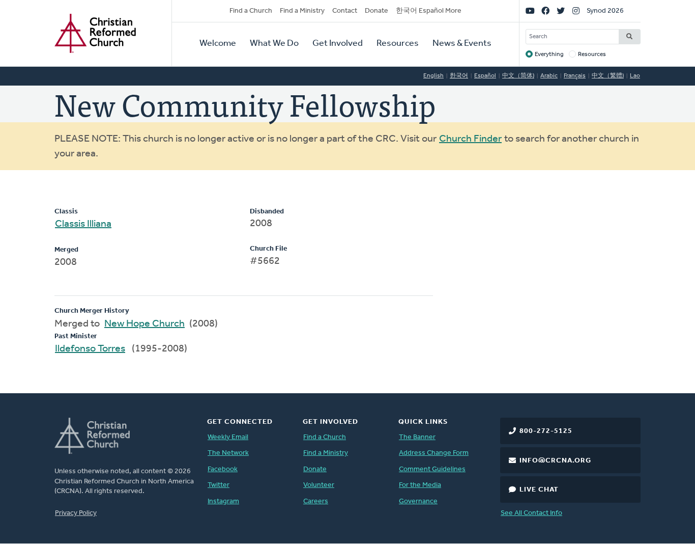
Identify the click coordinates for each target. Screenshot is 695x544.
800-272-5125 (545, 431)
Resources (398, 43)
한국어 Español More (428, 11)
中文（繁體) (608, 76)
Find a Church (250, 11)
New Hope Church (144, 324)
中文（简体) (518, 76)
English (433, 76)
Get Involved (337, 43)
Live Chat (539, 490)
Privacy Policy (76, 513)
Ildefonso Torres (90, 349)
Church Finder (470, 139)
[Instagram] (576, 11)
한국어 (459, 76)
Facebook (223, 469)
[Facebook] (545, 11)
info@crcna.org (555, 461)
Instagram (223, 501)
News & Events (461, 43)
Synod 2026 (605, 11)
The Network (228, 453)
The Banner (417, 437)
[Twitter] (560, 11)
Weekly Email (228, 437)
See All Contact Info (531, 513)
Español (485, 76)
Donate (376, 11)
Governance (418, 501)
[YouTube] (530, 11)
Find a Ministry (302, 11)
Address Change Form (434, 453)
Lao (635, 76)
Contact (344, 11)
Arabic (549, 76)
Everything (549, 54)
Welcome (217, 43)
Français (575, 76)
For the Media (420, 485)
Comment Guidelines (432, 469)
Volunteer (318, 485)
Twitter (218, 485)
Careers (315, 501)
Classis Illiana (83, 224)
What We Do (274, 43)
